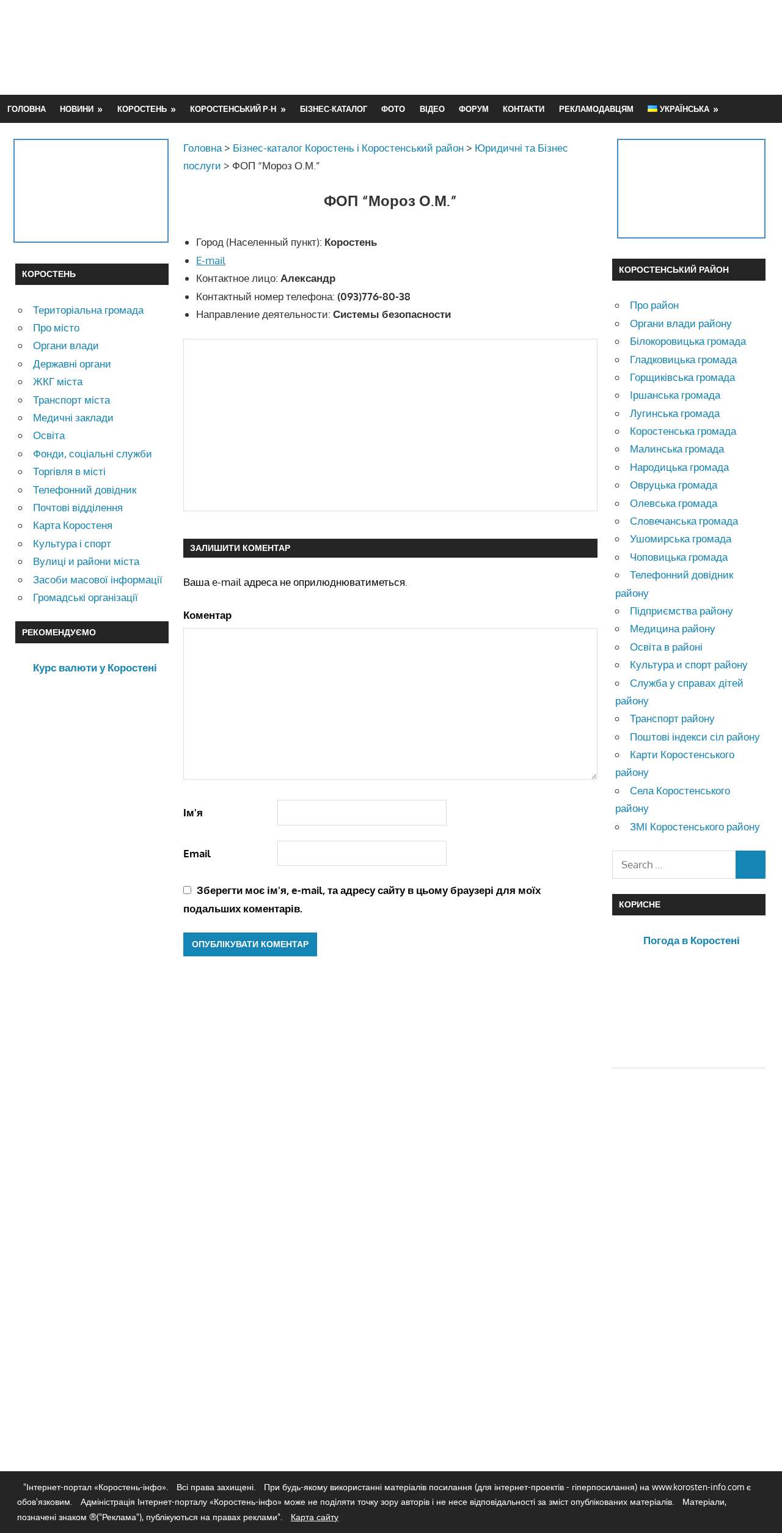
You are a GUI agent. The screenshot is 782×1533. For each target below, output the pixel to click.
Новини (76, 109)
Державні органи (72, 363)
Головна (26, 109)
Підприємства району (681, 610)
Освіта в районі (666, 646)
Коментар (207, 614)
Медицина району (672, 628)
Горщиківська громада (682, 377)
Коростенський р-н (233, 109)
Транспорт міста (71, 399)
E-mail (210, 260)
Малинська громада (677, 448)
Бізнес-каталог (333, 109)
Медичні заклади (73, 417)
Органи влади (66, 345)
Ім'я (193, 812)
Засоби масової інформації (98, 579)
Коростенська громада (683, 430)
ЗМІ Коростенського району (695, 826)
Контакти (523, 109)
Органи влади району (681, 323)
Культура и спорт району (689, 664)
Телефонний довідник (84, 489)
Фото (393, 109)
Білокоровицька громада (688, 340)
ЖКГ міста (57, 381)
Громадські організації (85, 597)
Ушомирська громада (680, 538)
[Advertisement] (544, 47)
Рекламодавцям (596, 109)
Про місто (56, 327)
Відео (432, 109)
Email (197, 853)
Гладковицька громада (683, 359)
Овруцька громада (673, 484)
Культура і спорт (72, 543)
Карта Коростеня (72, 525)
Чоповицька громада (679, 556)
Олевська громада (673, 503)
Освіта (49, 435)
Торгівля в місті (69, 471)
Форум (474, 109)
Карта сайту (314, 1517)
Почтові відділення (78, 507)
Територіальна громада (88, 309)
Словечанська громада (684, 520)
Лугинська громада (675, 413)
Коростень (142, 109)
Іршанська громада (675, 394)
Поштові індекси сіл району (695, 736)
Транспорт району (672, 718)
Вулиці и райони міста (86, 561)
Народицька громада (679, 466)
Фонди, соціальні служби (92, 453)
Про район (654, 304)
